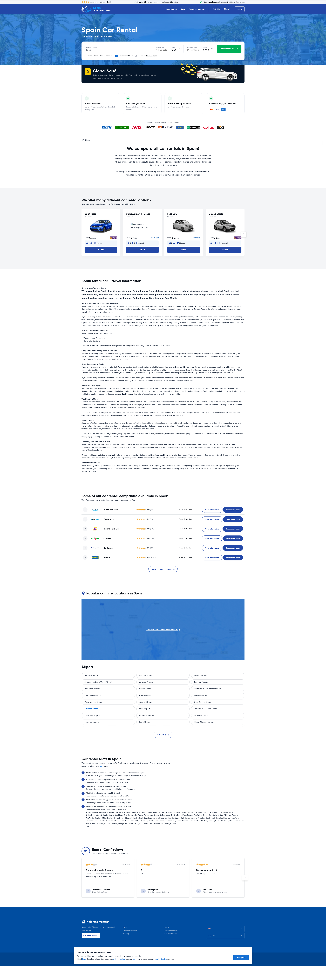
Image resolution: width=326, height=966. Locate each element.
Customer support (197, 9)
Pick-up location (91, 47)
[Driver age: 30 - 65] (116, 56)
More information (212, 509)
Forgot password (171, 930)
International (171, 9)
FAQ (183, 9)
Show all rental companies (163, 569)
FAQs (125, 927)
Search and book (233, 509)
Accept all (241, 957)
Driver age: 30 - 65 (126, 56)
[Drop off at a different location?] (86, 56)
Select (101, 249)
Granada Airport (91, 708)
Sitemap (126, 934)
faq (101, 766)
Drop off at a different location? (100, 56)
